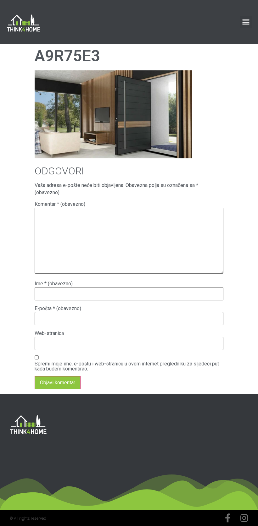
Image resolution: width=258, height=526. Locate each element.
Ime (54, 283)
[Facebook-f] (227, 518)
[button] (246, 22)
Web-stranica (49, 333)
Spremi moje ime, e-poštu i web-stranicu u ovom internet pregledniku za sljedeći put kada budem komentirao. (127, 366)
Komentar (60, 204)
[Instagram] (244, 518)
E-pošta (58, 308)
